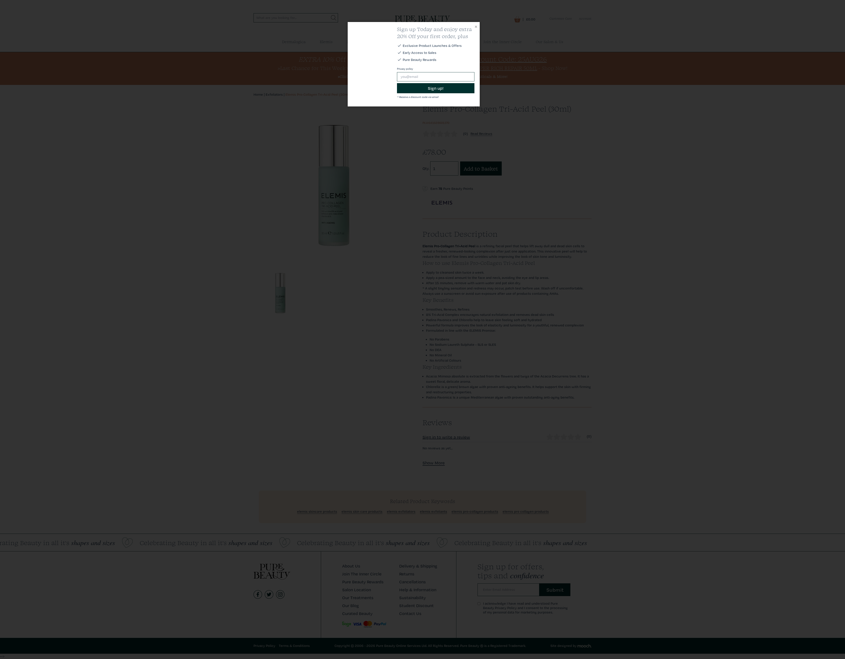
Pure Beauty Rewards (419, 59)
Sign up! (436, 88)
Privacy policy (405, 69)
